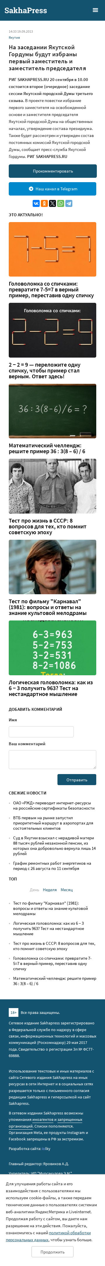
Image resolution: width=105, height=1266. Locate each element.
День (34, 889)
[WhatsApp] (60, 203)
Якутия (14, 37)
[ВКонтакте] (36, 203)
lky (46, 1148)
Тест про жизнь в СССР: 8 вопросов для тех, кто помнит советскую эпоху (48, 526)
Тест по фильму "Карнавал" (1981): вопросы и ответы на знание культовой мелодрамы (48, 607)
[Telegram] (68, 203)
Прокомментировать (53, 171)
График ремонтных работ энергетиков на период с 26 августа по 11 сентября (52, 865)
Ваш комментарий (27, 743)
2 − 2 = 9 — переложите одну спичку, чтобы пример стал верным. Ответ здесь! (44, 370)
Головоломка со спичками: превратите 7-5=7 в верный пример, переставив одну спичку (51, 289)
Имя (13, 719)
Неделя (50, 889)
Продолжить (52, 1252)
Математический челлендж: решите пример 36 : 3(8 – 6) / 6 (47, 448)
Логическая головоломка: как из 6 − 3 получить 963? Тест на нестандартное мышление (51, 688)
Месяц (67, 889)
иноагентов (42, 1119)
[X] (52, 203)
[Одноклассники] (44, 203)
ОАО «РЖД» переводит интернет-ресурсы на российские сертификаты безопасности (53, 805)
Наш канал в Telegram (56, 188)
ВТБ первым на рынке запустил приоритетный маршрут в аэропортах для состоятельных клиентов (53, 823)
